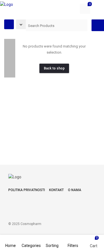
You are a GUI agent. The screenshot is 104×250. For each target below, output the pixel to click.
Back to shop (54, 68)
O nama (74, 190)
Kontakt (56, 190)
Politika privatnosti (26, 190)
